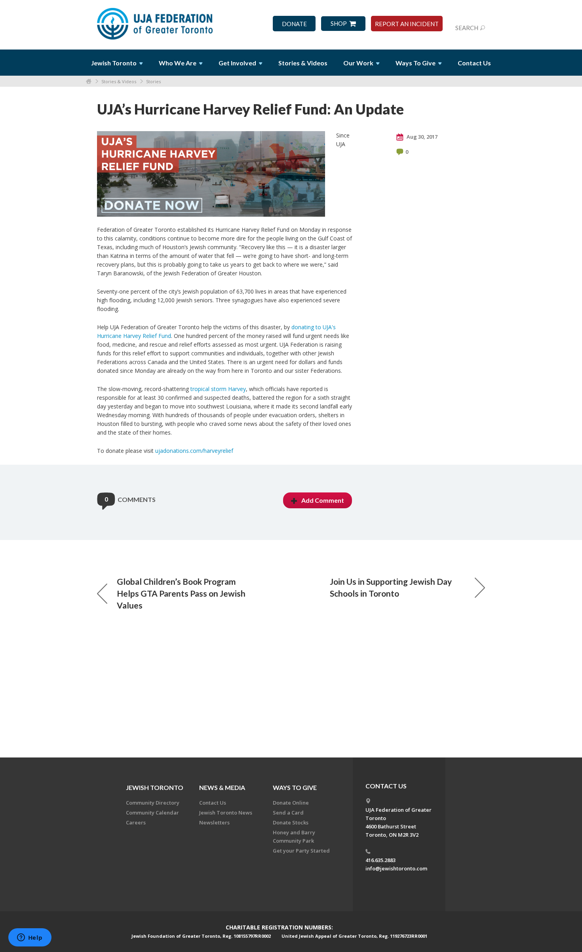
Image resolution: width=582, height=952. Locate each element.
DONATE (294, 24)
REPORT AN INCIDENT (407, 24)
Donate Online (291, 802)
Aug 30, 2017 (421, 136)
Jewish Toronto (154, 787)
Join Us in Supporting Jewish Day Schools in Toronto (391, 587)
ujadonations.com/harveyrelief (194, 450)
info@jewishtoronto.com (396, 868)
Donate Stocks (290, 822)
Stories (153, 81)
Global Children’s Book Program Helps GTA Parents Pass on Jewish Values (181, 593)
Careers (136, 822)
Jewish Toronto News (225, 812)
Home (88, 81)
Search (466, 27)
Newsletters (214, 822)
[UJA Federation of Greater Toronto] (155, 21)
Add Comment (322, 500)
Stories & (302, 63)
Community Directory (152, 802)
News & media (222, 787)
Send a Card (288, 812)
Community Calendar (152, 812)
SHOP (339, 23)
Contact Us (474, 63)
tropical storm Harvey (218, 389)
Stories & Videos (118, 81)
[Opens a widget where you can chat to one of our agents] (29, 938)
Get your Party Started (301, 850)
